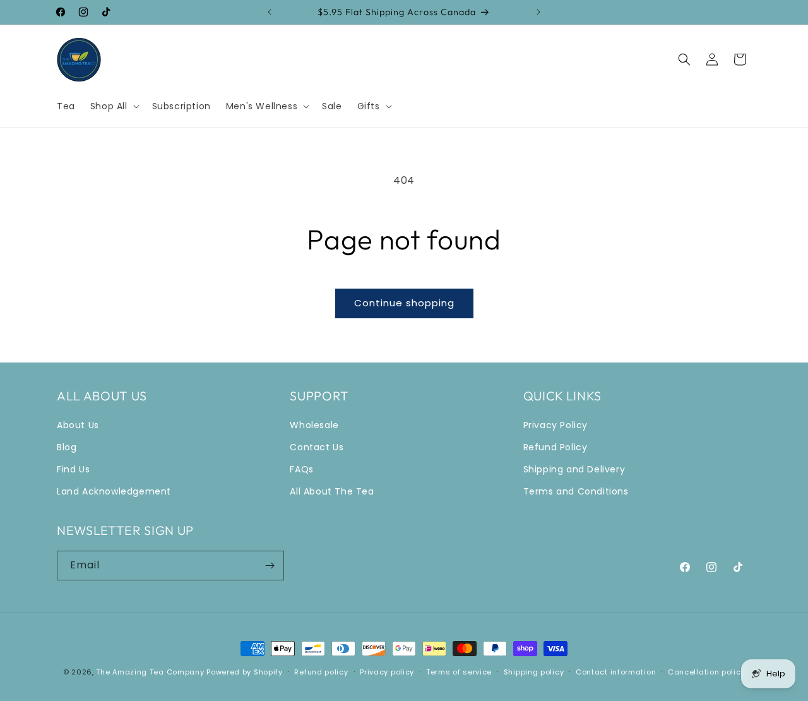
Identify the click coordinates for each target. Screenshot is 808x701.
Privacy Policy (555, 425)
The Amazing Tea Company (150, 672)
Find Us (73, 469)
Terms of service (459, 672)
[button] (114, 106)
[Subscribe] (269, 565)
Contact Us (316, 447)
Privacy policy (387, 672)
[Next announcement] (538, 12)
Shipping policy (534, 672)
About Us (78, 425)
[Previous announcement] (269, 12)
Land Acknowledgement (114, 491)
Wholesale (314, 425)
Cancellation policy (706, 672)
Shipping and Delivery (574, 469)
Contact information (616, 672)
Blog (66, 447)
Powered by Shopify (244, 672)
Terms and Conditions (576, 491)
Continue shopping (404, 302)
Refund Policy (555, 447)
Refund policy (321, 672)
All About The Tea (332, 491)
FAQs (301, 469)
